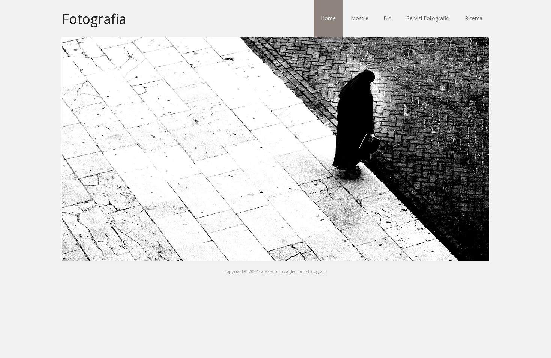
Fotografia (94, 18)
